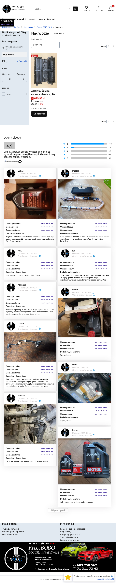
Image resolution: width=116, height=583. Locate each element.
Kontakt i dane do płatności (72, 529)
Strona (103, 46)
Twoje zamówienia (10, 529)
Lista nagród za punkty (13, 531)
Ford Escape (28, 27)
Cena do (21, 74)
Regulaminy (65, 531)
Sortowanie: (36, 39)
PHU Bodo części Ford (11, 27)
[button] (75, 9)
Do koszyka (39, 113)
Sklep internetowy (54, 579)
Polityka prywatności (70, 534)
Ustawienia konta (10, 534)
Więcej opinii (58, 510)
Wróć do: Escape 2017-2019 (15, 48)
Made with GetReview (104, 579)
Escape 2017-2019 (44, 27)
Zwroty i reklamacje (69, 537)
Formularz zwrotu (68, 540)
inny (9, 94)
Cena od (6, 74)
